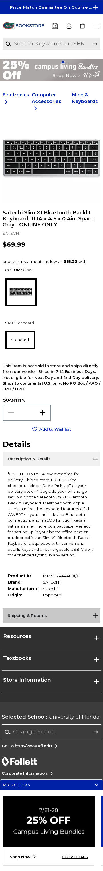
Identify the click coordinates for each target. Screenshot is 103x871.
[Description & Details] (51, 459)
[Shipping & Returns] (51, 615)
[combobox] (52, 732)
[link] (83, 26)
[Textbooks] (54, 26)
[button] (51, 7)
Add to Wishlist (55, 429)
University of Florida (51, 717)
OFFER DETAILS (75, 857)
